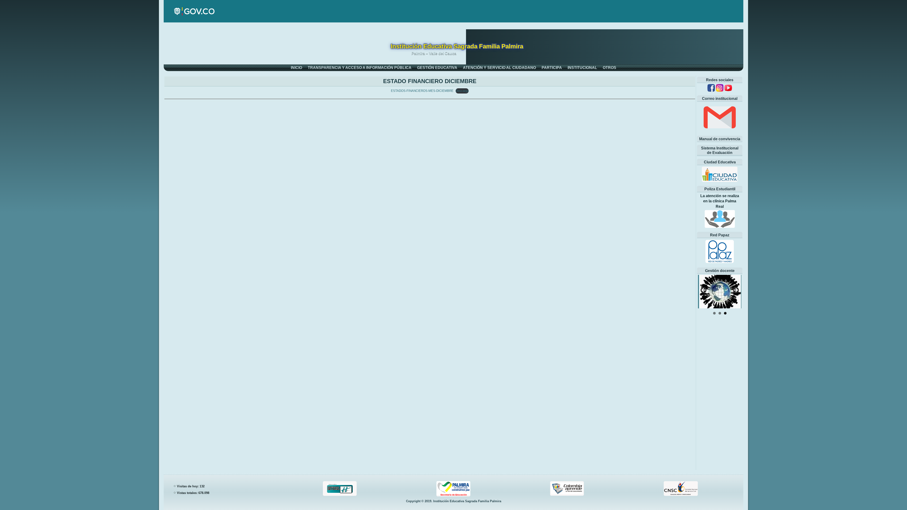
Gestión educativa (437, 68)
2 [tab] (720, 313)
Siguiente (735, 290)
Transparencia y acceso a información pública (359, 68)
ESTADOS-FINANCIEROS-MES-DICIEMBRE (422, 91)
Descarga (462, 91)
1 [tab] (714, 313)
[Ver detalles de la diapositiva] (719, 291)
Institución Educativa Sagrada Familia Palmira (457, 46)
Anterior (703, 290)
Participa (552, 68)
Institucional (582, 68)
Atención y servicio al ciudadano (499, 68)
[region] (719, 292)
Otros (609, 68)
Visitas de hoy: (188, 486)
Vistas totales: (187, 493)
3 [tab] (725, 313)
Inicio (296, 68)
